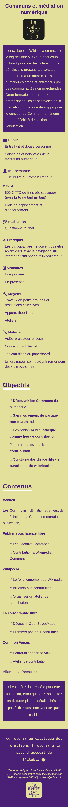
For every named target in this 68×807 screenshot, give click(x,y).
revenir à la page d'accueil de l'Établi (38, 752)
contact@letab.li (50, 777)
